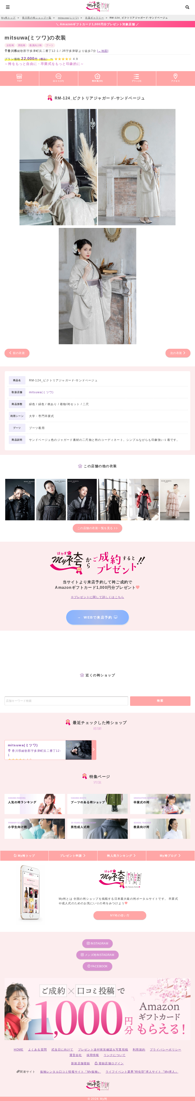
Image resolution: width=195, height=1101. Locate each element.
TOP (19, 81)
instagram (99, 943)
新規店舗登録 (80, 1063)
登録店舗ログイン (111, 1063)
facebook (99, 966)
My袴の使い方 (120, 915)
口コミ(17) (58, 81)
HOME (19, 1049)
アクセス (175, 81)
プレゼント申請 (71, 855)
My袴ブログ (169, 855)
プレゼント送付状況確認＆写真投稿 (103, 1049)
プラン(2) (136, 81)
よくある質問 (37, 1049)
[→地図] (102, 51)
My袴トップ (26, 855)
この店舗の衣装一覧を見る (95, 528)
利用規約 (139, 1049)
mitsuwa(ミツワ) (41, 392)
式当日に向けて (62, 1049)
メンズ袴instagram (99, 955)
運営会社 (75, 1055)
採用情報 (93, 1055)
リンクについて (115, 1055)
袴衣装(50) (97, 81)
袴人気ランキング (120, 855)
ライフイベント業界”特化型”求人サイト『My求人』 (142, 1071)
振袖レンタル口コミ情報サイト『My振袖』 (70, 1071)
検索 (160, 700)
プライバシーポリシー (165, 1049)
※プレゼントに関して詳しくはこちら (97, 597)
